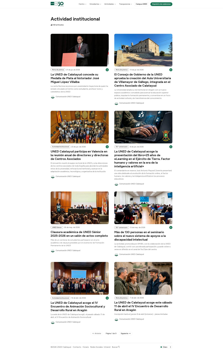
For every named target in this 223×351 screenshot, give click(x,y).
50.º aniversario (122, 147)
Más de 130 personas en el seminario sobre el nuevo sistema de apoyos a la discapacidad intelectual (140, 235)
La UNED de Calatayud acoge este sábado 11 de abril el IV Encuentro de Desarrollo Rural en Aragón (143, 306)
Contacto (77, 347)
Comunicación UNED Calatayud (68, 97)
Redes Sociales (96, 347)
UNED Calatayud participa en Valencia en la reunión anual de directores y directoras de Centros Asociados (79, 155)
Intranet (107, 347)
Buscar (115, 347)
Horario (86, 347)
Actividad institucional (60, 147)
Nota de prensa (58, 70)
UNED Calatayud (64, 347)
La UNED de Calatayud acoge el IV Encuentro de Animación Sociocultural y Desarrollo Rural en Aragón (78, 306)
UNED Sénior (57, 227)
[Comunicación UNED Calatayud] (53, 97)
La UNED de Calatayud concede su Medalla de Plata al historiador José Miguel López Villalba (75, 78)
